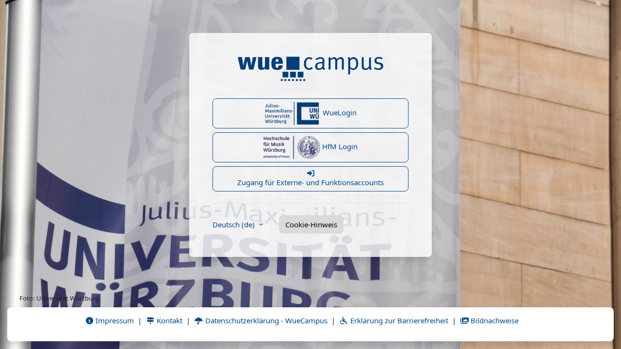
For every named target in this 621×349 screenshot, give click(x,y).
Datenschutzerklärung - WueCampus (265, 320)
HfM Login (339, 146)
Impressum (114, 320)
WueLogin (339, 112)
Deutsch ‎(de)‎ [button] (234, 224)
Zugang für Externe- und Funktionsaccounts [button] (310, 182)
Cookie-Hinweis (311, 224)
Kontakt (168, 320)
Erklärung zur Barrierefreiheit (398, 320)
